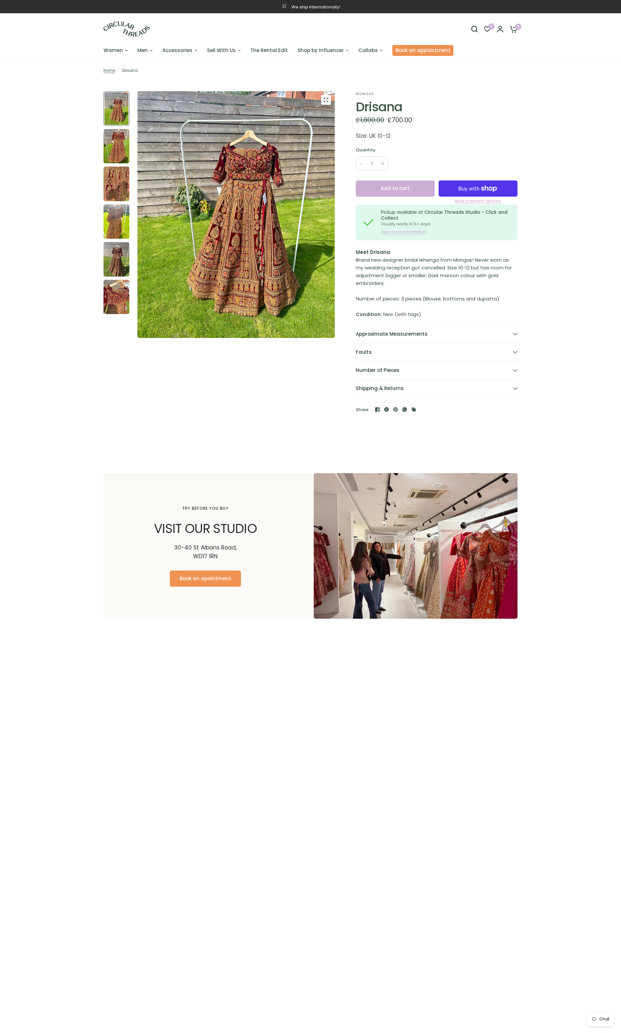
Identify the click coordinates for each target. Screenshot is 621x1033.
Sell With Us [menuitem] (221, 50)
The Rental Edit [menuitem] (269, 50)
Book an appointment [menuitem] (423, 50)
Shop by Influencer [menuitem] (321, 50)
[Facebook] (377, 409)
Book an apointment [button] (205, 578)
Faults (364, 352)
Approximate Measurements (392, 334)
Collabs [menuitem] (368, 50)
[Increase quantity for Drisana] (382, 163)
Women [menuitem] (113, 50)
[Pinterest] (395, 409)
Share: (363, 410)
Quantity (366, 150)
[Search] (474, 29)
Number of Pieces (377, 370)
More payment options (478, 201)
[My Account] (500, 29)
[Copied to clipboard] (414, 409)
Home (109, 70)
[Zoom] (326, 100)
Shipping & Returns (380, 388)
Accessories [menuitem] (177, 50)
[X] (386, 409)
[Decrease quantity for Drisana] (361, 163)
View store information (404, 232)
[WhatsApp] (405, 409)
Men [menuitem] (142, 50)
